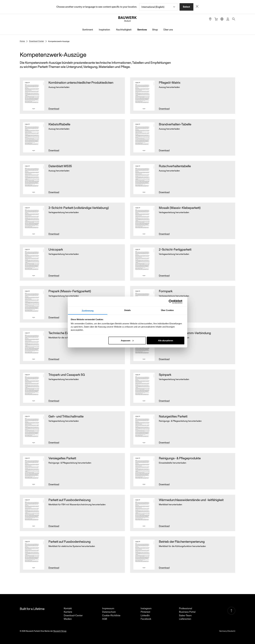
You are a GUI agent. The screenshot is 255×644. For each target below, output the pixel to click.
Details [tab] (127, 310)
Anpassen (125, 340)
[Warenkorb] (216, 19)
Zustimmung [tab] (88, 311)
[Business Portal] (227, 19)
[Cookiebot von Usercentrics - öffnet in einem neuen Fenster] (172, 302)
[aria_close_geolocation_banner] (197, 7)
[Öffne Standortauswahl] (222, 19)
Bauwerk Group (59, 631)
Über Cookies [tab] (167, 310)
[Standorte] (210, 19)
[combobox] (158, 7)
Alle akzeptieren (165, 340)
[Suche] (233, 19)
